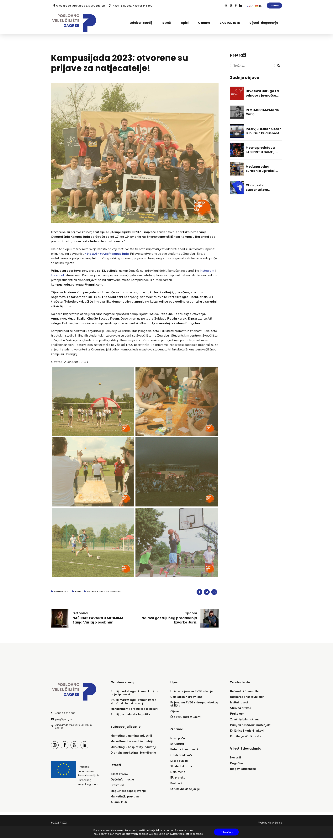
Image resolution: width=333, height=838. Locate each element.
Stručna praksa (240, 708)
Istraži (166, 23)
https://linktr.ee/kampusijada (107, 253)
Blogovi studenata (243, 769)
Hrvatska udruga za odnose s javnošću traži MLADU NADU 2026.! (262, 97)
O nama (204, 23)
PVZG (78, 591)
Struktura (177, 744)
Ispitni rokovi (239, 702)
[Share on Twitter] (207, 592)
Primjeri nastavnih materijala (250, 725)
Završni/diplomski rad (245, 719)
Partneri (176, 783)
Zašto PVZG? (119, 774)
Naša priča (177, 738)
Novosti (235, 757)
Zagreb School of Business (103, 591)
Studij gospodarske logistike (130, 714)
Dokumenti (178, 772)
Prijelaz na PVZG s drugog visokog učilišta (194, 704)
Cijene (174, 711)
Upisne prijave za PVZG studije (191, 691)
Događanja (237, 763)
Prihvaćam (226, 832)
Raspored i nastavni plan (247, 697)
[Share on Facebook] (199, 592)
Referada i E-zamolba (245, 691)
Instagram (207, 270)
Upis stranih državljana (186, 697)
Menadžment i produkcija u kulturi (134, 709)
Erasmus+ (117, 785)
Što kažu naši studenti (185, 717)
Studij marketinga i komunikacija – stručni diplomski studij (134, 701)
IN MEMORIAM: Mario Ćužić (262, 112)
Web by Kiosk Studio (270, 822)
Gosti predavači (181, 755)
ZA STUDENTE (230, 23)
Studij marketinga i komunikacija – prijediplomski (134, 693)
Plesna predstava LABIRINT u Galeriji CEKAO (260, 152)
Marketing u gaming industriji (131, 735)
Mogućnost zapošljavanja (128, 791)
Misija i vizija (179, 761)
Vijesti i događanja (263, 23)
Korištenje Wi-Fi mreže (245, 736)
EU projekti (178, 777)
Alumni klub (119, 802)
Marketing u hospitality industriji (133, 747)
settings (198, 833)
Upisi (184, 23)
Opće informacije (122, 779)
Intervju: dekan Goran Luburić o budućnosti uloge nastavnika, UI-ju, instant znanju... (264, 135)
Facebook (58, 275)
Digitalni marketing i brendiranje (133, 752)
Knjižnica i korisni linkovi (247, 730)
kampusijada (61, 591)
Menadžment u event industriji (132, 741)
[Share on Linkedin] (214, 592)
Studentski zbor (181, 766)
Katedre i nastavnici (184, 749)
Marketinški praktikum (126, 796)
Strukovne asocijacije (185, 789)
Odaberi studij (141, 23)
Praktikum (237, 713)
